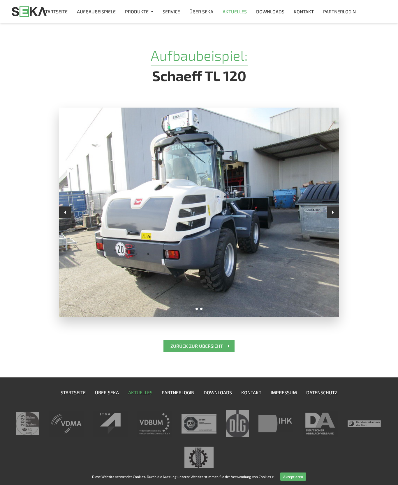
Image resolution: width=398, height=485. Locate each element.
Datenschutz (321, 392)
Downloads (270, 11)
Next (333, 212)
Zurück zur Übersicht (196, 346)
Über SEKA (201, 11)
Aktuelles (235, 11)
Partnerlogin (339, 11)
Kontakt (304, 11)
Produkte (137, 11)
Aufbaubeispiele (96, 11)
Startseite (55, 11)
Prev (65, 212)
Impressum (284, 392)
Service (171, 11)
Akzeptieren (293, 477)
